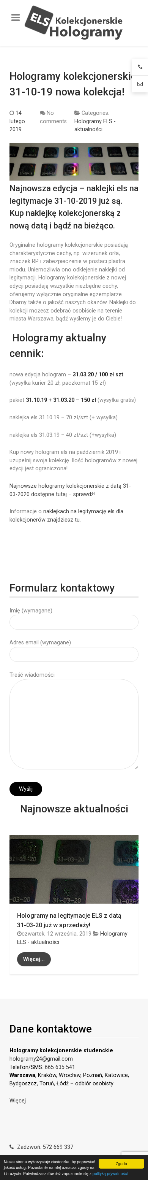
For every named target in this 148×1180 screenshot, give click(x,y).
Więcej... (34, 959)
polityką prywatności (110, 1173)
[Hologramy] (74, 23)
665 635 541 (60, 1067)
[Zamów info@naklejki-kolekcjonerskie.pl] (140, 84)
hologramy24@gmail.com (41, 1059)
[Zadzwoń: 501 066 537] (140, 67)
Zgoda (121, 1163)
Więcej (17, 1101)
